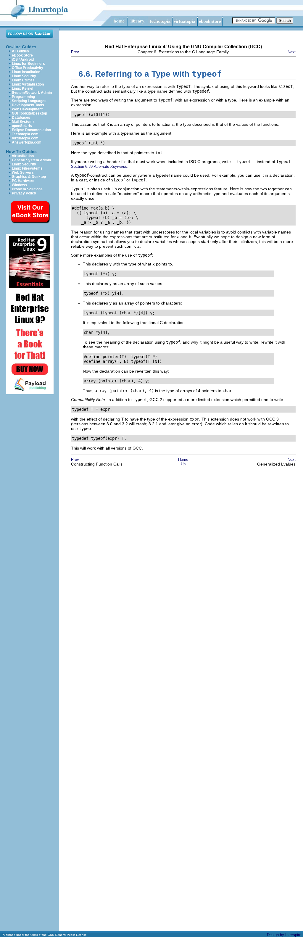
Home (183, 459)
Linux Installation (26, 72)
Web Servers (23, 172)
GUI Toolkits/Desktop (29, 113)
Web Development (27, 109)
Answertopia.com (26, 142)
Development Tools (28, 105)
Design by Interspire (284, 935)
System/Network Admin (32, 93)
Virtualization (23, 156)
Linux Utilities (23, 80)
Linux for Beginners (28, 64)
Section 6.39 (99, 166)
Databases (21, 117)
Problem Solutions (27, 189)
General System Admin (31, 160)
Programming (23, 97)
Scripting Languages (29, 101)
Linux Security (24, 76)
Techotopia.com (25, 134)
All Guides (20, 51)
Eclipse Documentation (31, 130)
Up (183, 464)
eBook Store (22, 55)
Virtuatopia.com (25, 138)
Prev (75, 52)
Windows (19, 185)
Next (292, 52)
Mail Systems (23, 122)
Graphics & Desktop (29, 177)
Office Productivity (27, 68)
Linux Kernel (22, 88)
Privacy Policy (24, 193)
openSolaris (22, 126)
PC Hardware (23, 181)
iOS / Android (23, 59)
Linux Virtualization (28, 84)
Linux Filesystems (27, 168)
